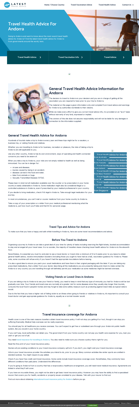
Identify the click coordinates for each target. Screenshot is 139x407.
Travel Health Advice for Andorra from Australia (110, 156)
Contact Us (126, 4)
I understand (93, 405)
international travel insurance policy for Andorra (53, 379)
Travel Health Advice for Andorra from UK (110, 178)
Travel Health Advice (107, 4)
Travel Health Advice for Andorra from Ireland (110, 167)
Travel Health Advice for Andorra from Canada (110, 161)
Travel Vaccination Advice (81, 4)
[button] (27, 57)
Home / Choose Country (54, 4)
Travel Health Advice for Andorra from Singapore (110, 189)
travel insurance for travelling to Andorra (33, 340)
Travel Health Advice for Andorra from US (110, 183)
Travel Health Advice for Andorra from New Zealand (110, 172)
